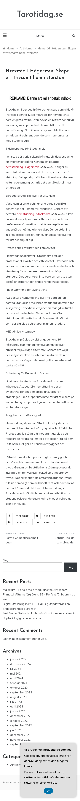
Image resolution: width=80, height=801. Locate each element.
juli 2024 (15, 668)
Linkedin (49, 522)
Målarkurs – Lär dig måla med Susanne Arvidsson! (35, 590)
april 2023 (16, 706)
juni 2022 (16, 730)
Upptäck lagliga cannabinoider (64, 540)
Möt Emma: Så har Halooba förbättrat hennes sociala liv (39, 613)
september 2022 (21, 725)
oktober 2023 (19, 687)
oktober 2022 (19, 720)
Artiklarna (16, 765)
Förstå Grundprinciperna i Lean (22, 540)
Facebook (22, 516)
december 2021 (20, 735)
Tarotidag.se (40, 14)
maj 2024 (16, 673)
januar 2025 (17, 659)
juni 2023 (16, 702)
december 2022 (20, 716)
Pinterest (22, 522)
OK (48, 790)
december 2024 (20, 664)
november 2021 (20, 739)
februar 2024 (18, 683)
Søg (5, 560)
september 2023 (21, 692)
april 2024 (16, 678)
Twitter (49, 516)
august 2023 (18, 697)
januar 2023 (17, 711)
